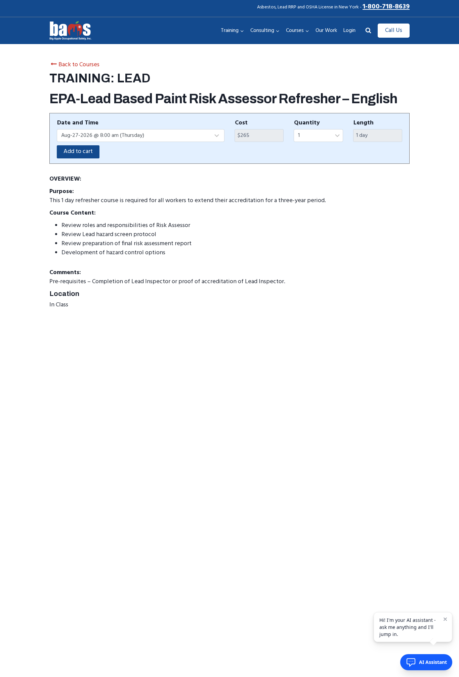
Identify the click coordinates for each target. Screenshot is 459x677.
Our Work (326, 30)
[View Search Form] (368, 31)
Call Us (393, 30)
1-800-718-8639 (386, 6)
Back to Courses (78, 65)
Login (349, 30)
